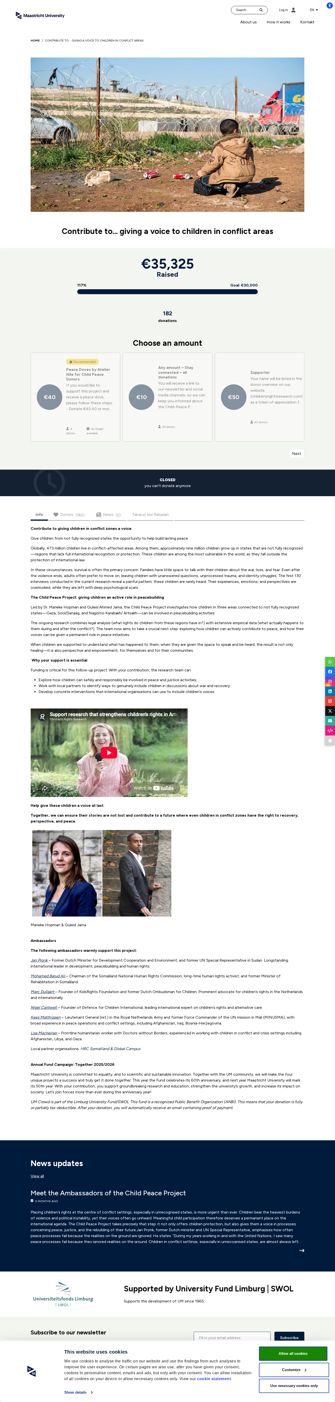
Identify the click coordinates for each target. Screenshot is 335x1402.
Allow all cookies (293, 1353)
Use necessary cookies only (294, 1386)
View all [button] (37, 1176)
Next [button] (296, 453)
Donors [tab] (72, 514)
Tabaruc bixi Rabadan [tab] (150, 514)
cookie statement (214, 1379)
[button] (232, 1338)
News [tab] (112, 514)
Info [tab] (39, 514)
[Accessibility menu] (330, 5)
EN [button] (312, 10)
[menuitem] (248, 22)
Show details (75, 1392)
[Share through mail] (330, 721)
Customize (291, 1370)
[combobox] (314, 10)
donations (167, 316)
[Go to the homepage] (40, 15)
